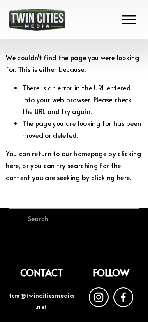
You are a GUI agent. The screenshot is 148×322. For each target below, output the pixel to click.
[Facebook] (123, 297)
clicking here (110, 177)
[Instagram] (99, 297)
